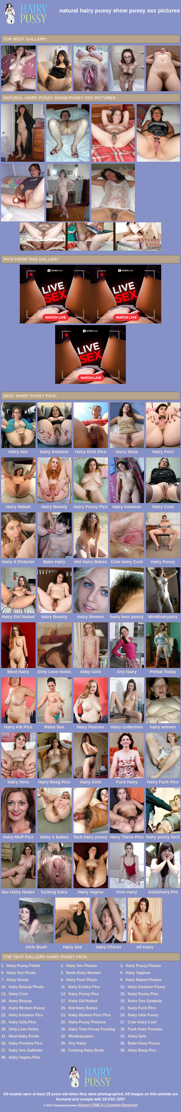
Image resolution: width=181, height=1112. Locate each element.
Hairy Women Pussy (27, 1008)
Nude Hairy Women (83, 973)
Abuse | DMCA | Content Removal (107, 1105)
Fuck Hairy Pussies (145, 1029)
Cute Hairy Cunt (142, 1022)
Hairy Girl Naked (82, 1001)
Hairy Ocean (18, 980)
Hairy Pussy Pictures (87, 1022)
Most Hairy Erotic (24, 1036)
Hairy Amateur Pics (26, 1015)
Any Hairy (77, 1043)
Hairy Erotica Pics (84, 987)
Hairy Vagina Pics (24, 1057)
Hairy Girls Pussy (143, 1015)
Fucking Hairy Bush (86, 1050)
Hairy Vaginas (138, 973)
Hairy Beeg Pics (142, 1050)
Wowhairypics (81, 1036)
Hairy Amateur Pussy (146, 987)
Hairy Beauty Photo (26, 987)
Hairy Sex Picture (81, 966)
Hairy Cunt (18, 994)
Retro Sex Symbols (145, 1001)
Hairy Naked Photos (143, 980)
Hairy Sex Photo (21, 973)
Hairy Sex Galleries (25, 1050)
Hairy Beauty (20, 1001)
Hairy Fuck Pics (142, 1008)
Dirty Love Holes (23, 1029)
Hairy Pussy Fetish (23, 966)
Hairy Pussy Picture (143, 966)
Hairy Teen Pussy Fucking (91, 1029)
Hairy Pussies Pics (25, 1043)
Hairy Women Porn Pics (89, 1015)
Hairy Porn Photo (81, 980)
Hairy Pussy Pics (83, 994)
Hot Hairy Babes (83, 1008)
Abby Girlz (137, 1036)
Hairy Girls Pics (22, 1022)
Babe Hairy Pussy (144, 1043)
